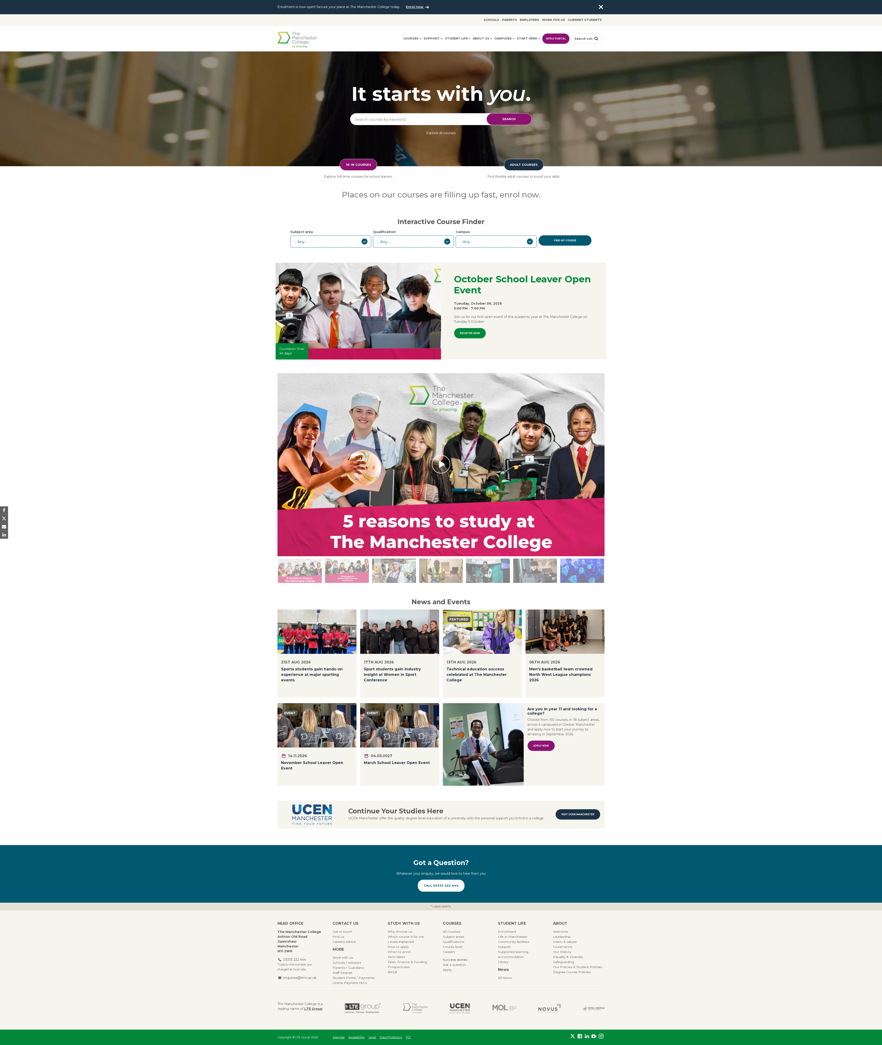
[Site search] (596, 38)
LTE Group (313, 1009)
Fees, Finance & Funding (407, 962)
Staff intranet (342, 973)
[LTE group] (363, 1008)
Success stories (455, 959)
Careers (449, 952)
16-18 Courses (358, 164)
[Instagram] (601, 1036)
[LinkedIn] (587, 1036)
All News (505, 978)
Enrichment (507, 931)
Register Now (470, 333)
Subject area (301, 232)
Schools (491, 20)
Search (509, 119)
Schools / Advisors (347, 962)
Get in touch (342, 931)
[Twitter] (572, 1036)
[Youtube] (593, 1036)
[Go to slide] (394, 571)
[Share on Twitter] (4, 518)
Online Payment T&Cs (350, 983)
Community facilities (513, 942)
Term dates (396, 957)
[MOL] (504, 1008)
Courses (410, 38)
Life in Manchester (512, 936)
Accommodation (511, 957)
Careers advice (344, 942)
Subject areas (453, 936)
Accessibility (356, 1037)
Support (432, 38)
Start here (527, 38)
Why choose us (400, 931)
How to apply (398, 947)
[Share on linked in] (4, 535)
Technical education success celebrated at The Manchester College (477, 674)
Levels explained (401, 942)
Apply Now (541, 745)
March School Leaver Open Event (397, 763)
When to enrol (399, 952)
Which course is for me (406, 936)
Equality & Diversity (568, 957)
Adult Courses (524, 164)
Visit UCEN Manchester (577, 814)
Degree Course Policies (572, 972)
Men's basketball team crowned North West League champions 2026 (561, 674)
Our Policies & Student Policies (577, 967)
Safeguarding (563, 962)
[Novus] (549, 1008)
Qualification (384, 232)
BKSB (392, 972)
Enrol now (415, 7)
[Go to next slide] (300, 571)
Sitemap (339, 1037)
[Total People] (594, 1008)
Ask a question (454, 964)
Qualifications (453, 942)
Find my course (565, 240)
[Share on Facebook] (4, 510)
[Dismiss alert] (601, 7)
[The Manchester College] (415, 1008)
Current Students (585, 20)
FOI (408, 1037)
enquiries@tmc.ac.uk (300, 978)
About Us (481, 38)
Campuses (503, 38)
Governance (562, 947)
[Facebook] (579, 1036)
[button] (441, 464)
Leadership (562, 936)
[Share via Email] (4, 526)
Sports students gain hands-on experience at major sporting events (312, 674)
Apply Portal (556, 38)
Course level (452, 947)
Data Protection (391, 1037)
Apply (447, 970)
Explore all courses (441, 133)
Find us (338, 936)
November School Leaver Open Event (312, 765)
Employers (529, 20)
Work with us (343, 957)
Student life (456, 38)
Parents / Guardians (348, 967)
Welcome (560, 931)
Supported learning (513, 952)
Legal (372, 1037)
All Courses (451, 931)
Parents (509, 20)
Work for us (553, 20)
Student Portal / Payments (353, 978)
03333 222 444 (294, 960)
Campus (463, 232)
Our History (562, 952)
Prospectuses (399, 967)
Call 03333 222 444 (441, 885)
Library (503, 962)
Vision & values (565, 942)
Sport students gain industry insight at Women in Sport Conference (392, 674)
